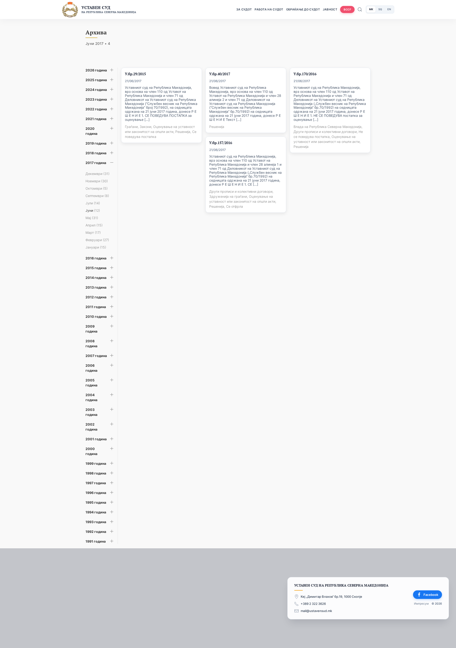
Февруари (97, 240)
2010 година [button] (96, 317)
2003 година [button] (91, 412)
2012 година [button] (96, 297)
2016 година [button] (96, 258)
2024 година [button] (96, 90)
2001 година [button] (96, 439)
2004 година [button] (91, 397)
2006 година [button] (91, 367)
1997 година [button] (96, 483)
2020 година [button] (91, 131)
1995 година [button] (96, 502)
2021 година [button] (96, 119)
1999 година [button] (96, 463)
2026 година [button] (96, 70)
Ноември (97, 181)
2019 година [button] (96, 143)
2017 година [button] (96, 163)
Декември (97, 174)
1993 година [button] (96, 522)
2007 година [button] (96, 356)
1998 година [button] (96, 473)
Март (93, 232)
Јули (93, 203)
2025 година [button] (96, 80)
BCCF (347, 9)
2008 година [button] (91, 343)
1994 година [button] (96, 512)
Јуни (93, 210)
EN (389, 9)
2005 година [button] (91, 382)
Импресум (421, 604)
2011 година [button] (96, 307)
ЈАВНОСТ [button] (330, 9)
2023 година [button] (96, 99)
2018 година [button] (96, 153)
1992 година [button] (96, 532)
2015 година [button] (96, 268)
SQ (380, 9)
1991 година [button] (96, 541)
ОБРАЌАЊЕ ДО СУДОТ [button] (303, 9)
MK (371, 9)
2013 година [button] (96, 287)
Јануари (96, 247)
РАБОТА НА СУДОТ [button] (269, 9)
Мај (92, 218)
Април (94, 225)
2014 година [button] (96, 278)
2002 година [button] (91, 426)
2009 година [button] (91, 328)
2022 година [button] (96, 109)
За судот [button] (244, 9)
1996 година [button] (96, 493)
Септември (97, 196)
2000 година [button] (91, 451)
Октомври (97, 188)
